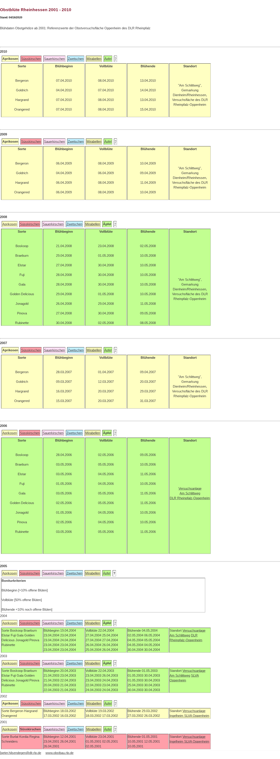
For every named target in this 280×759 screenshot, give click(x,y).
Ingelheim (177, 715)
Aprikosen (9, 224)
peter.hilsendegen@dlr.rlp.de (21, 753)
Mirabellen (94, 59)
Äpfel (108, 59)
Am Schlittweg (180, 635)
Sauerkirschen (54, 59)
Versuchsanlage (193, 630)
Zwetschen (76, 59)
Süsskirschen (31, 59)
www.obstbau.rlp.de (60, 753)
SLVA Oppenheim (196, 715)
